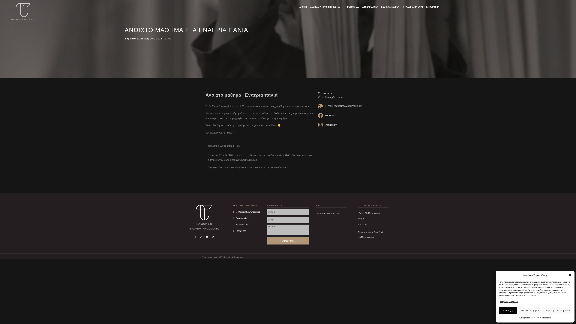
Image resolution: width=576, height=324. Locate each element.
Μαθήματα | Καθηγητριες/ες (325, 7)
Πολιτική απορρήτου (542, 317)
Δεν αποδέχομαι (529, 310)
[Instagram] (201, 236)
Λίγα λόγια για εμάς (413, 7)
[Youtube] (207, 236)
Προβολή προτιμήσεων (557, 310)
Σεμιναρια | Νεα (370, 7)
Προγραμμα (352, 7)
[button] (570, 275)
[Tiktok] (212, 236)
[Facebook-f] (195, 236)
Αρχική (303, 7)
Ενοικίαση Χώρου (390, 7)
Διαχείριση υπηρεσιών (509, 301)
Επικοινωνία (432, 7)
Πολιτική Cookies (525, 317)
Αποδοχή (508, 310)
